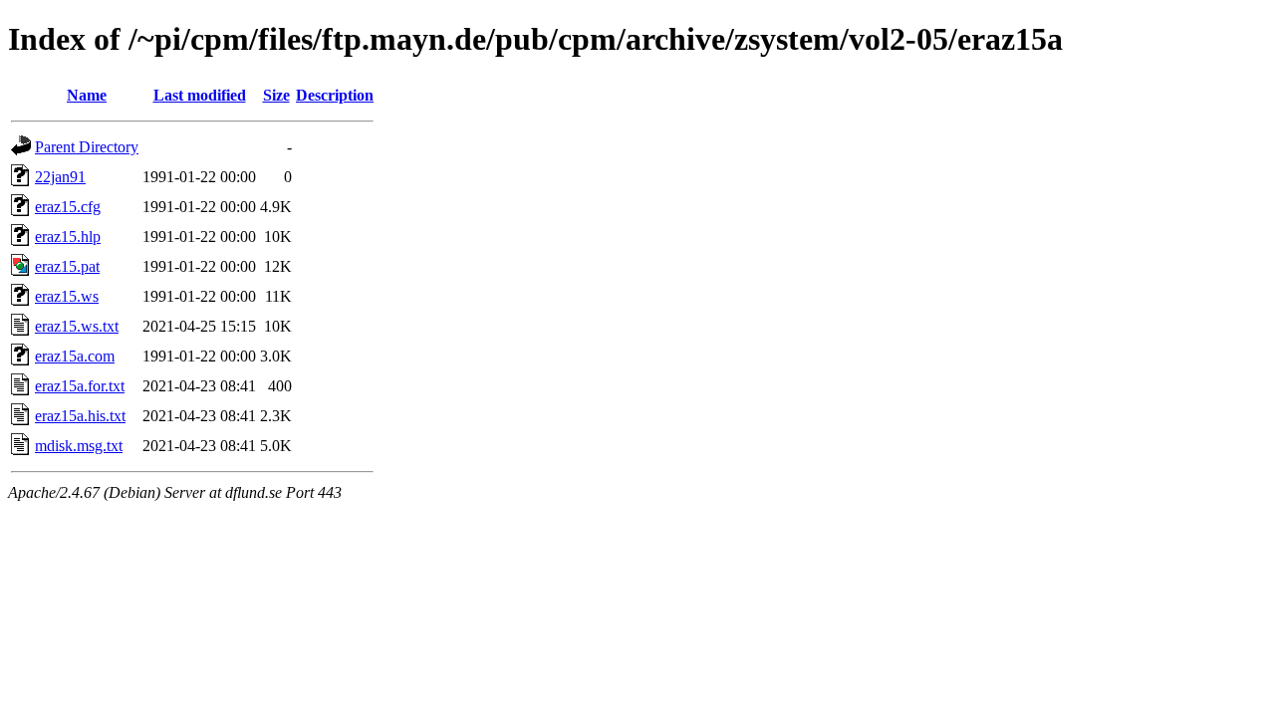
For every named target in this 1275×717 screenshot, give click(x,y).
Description (335, 95)
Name (87, 95)
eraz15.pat (67, 266)
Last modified (199, 95)
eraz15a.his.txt (80, 415)
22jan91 (60, 176)
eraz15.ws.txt (77, 326)
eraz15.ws (67, 296)
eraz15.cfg (68, 206)
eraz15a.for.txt (80, 385)
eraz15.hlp (68, 236)
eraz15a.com (75, 356)
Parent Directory (86, 146)
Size (276, 95)
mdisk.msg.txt (79, 445)
